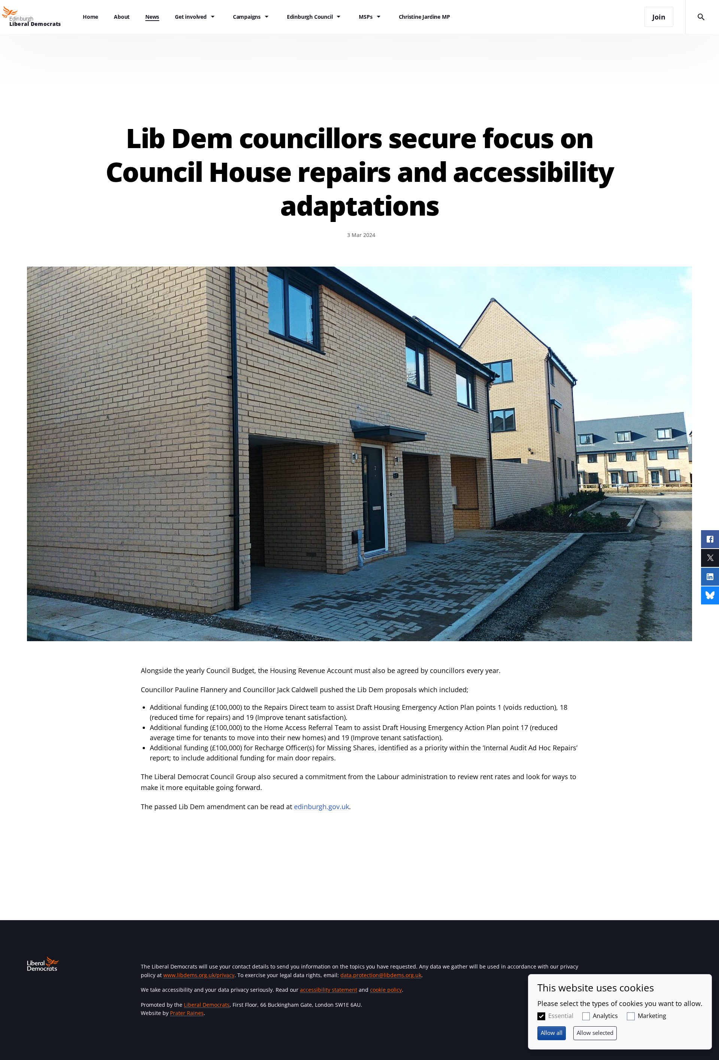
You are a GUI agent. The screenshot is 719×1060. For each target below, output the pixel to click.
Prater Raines (187, 1013)
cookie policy (386, 989)
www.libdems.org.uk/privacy (198, 975)
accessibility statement (328, 989)
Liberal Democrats (207, 1004)
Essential (560, 1016)
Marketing (652, 1016)
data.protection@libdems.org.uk (380, 975)
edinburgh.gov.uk (321, 806)
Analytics (605, 1016)
